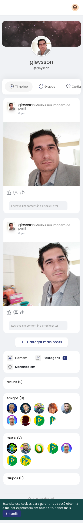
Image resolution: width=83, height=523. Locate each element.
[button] (75, 7)
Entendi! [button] (12, 514)
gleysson (41, 62)
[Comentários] (16, 192)
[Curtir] (9, 192)
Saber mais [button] (63, 508)
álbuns (12, 382)
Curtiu (11, 438)
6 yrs (21, 113)
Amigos (13, 398)
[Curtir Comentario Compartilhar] (16, 192)
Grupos (12, 478)
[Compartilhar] (22, 192)
